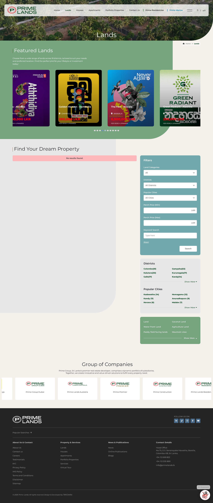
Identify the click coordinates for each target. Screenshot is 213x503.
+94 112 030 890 (163, 461)
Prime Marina (176, 10)
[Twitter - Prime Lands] (182, 421)
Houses (79, 10)
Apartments (94, 10)
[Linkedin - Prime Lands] (176, 421)
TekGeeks (67, 494)
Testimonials (18, 459)
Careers (16, 455)
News (110, 447)
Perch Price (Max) (152, 217)
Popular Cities (150, 192)
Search (188, 248)
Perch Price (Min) (152, 205)
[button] (95, 130)
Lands (68, 10)
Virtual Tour (65, 467)
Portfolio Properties (114, 10)
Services (64, 463)
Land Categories (151, 167)
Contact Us (134, 10)
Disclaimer (18, 479)
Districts (148, 180)
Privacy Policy (19, 467)
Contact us (18, 451)
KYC (14, 463)
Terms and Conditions (23, 475)
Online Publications (117, 451)
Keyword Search (151, 230)
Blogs (111, 455)
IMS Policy (17, 471)
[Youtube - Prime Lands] (198, 421)
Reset (146, 242)
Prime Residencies (154, 10)
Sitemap (17, 483)
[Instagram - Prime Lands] (187, 421)
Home (57, 10)
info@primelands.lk (165, 465)
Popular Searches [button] (21, 432)
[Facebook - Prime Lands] (193, 421)
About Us (17, 447)
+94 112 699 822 (163, 457)
